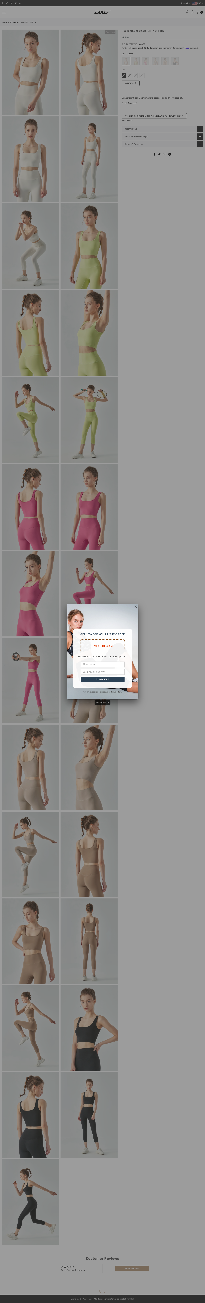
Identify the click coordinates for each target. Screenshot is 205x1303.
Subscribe (102, 679)
